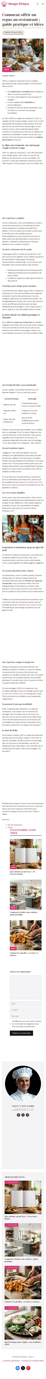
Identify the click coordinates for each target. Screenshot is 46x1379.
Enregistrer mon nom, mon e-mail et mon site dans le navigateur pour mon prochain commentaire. (26, 1024)
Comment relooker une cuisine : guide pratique (24, 913)
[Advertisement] (23, 193)
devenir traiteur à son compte (24, 605)
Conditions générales (11, 1360)
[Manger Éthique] (4, 4)
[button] (37, 4)
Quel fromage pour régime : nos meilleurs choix (23, 1343)
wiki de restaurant (15, 825)
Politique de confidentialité (33, 1360)
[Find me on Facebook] (18, 1115)
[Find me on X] (23, 1115)
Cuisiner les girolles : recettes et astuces (24, 954)
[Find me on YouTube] (27, 1115)
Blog (6, 69)
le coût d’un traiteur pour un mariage (17, 693)
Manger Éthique (18, 4)
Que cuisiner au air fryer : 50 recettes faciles (22, 872)
